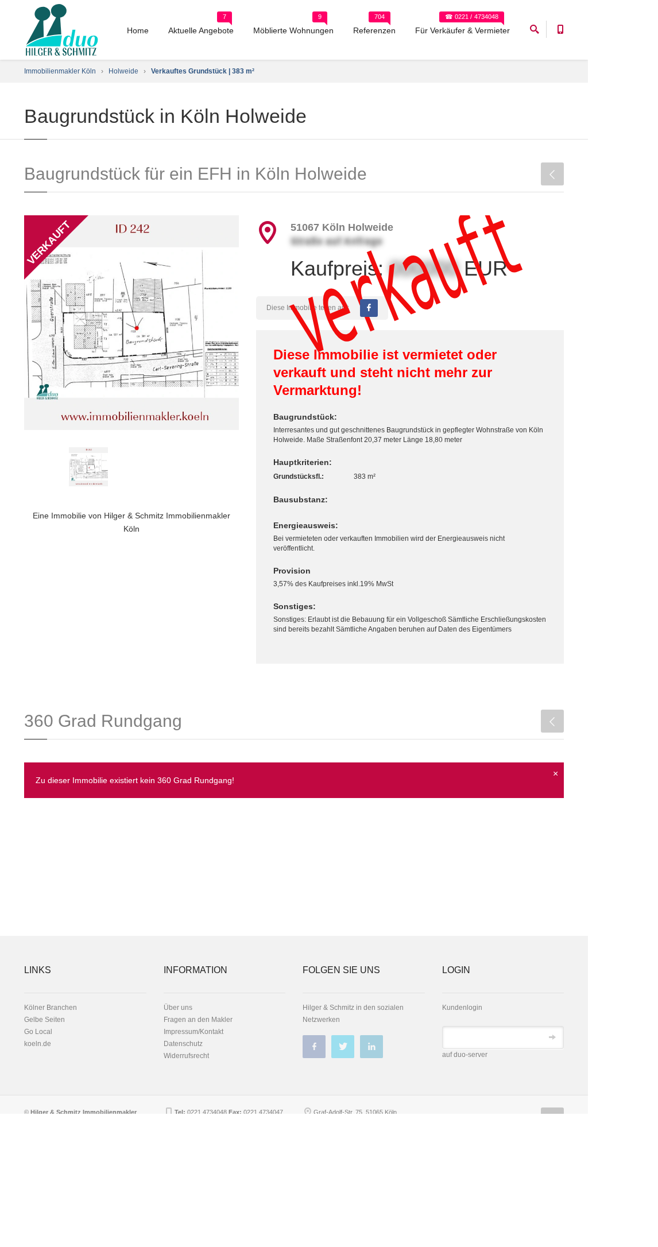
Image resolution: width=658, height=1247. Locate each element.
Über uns (178, 1008)
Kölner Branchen (50, 1008)
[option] (131, 322)
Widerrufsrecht (186, 1056)
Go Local (38, 1032)
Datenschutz (183, 1044)
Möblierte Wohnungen (293, 30)
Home (138, 30)
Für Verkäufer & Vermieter (462, 30)
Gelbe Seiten (44, 1020)
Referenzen (374, 30)
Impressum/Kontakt (193, 1032)
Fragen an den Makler (198, 1020)
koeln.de (37, 1044)
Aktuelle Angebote (201, 30)
